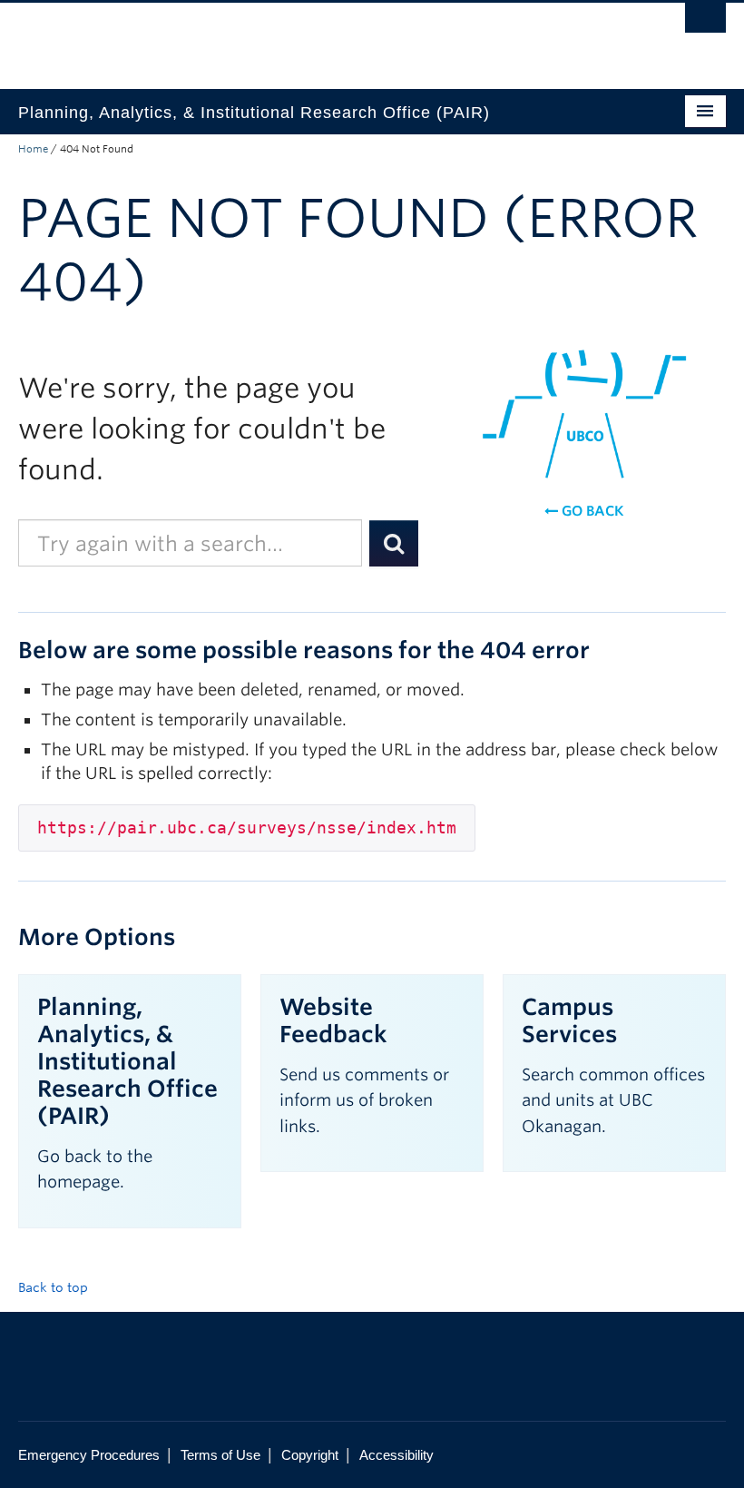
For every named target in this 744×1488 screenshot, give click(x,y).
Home (33, 149)
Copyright (309, 1455)
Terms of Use (220, 1455)
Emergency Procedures (89, 1455)
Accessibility (396, 1455)
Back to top (55, 1287)
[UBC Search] (705, 23)
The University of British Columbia (319, 37)
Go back (590, 511)
